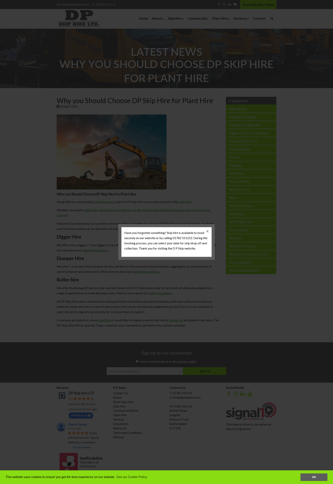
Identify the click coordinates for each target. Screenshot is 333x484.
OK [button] (314, 477)
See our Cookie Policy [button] (131, 477)
